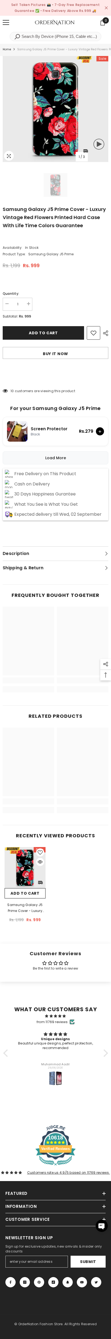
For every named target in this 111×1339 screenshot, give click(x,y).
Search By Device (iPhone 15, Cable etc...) (58, 36)
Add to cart (43, 333)
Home (7, 49)
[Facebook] (10, 1282)
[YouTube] (82, 1282)
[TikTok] (53, 1282)
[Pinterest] (39, 1282)
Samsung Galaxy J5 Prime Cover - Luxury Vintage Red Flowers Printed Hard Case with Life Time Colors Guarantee (24, 908)
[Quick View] (40, 862)
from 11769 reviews (52, 1022)
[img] (55, 1016)
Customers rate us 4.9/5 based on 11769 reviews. (68, 1172)
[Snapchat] (68, 1282)
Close (106, 8)
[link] (28, 680)
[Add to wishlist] (93, 333)
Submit (88, 1261)
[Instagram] (25, 1282)
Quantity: (11, 293)
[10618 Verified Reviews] (55, 1166)
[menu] (6, 22)
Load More (55, 458)
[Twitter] (96, 1282)
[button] (7, 1053)
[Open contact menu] (102, 1226)
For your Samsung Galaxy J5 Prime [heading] (55, 408)
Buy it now (55, 353)
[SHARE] (104, 333)
